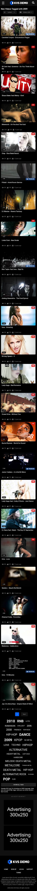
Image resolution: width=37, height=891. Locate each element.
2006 (29, 726)
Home (6, 869)
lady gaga (26, 754)
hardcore (18, 757)
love (6, 745)
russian (31, 774)
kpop (18, 740)
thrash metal (27, 765)
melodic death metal (18, 761)
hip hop (28, 769)
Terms (18, 872)
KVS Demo (16, 888)
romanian (10, 726)
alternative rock (14, 774)
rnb (20, 721)
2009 (8, 740)
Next (24, 714)
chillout (21, 726)
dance (24, 735)
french (17, 730)
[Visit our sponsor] (18, 812)
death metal (12, 770)
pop (6, 779)
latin (28, 721)
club (13, 779)
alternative (18, 749)
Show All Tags (18, 784)
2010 (11, 721)
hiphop (27, 745)
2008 (9, 729)
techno (15, 745)
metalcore (12, 765)
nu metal (28, 740)
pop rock (26, 730)
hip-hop (11, 734)
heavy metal (13, 754)
